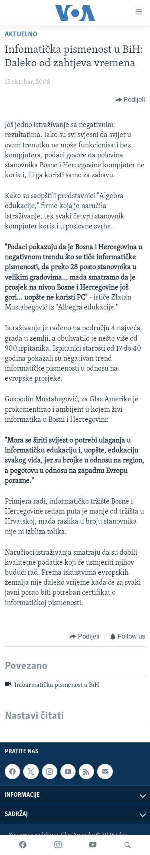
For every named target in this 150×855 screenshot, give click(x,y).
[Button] (131, 100)
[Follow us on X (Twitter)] (30, 771)
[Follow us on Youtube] (68, 771)
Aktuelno (21, 34)
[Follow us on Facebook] (12, 771)
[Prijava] (104, 771)
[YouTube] (92, 845)
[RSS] (86, 771)
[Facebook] (22, 845)
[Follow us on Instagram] (49, 771)
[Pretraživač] (128, 845)
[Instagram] (58, 845)
